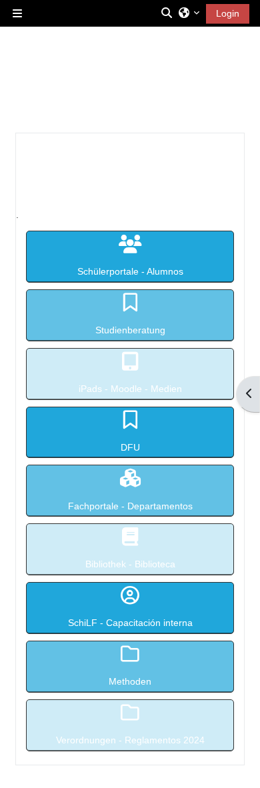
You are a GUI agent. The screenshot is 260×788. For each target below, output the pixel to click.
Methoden (130, 681)
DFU (130, 447)
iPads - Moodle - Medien (130, 388)
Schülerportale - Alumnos (130, 271)
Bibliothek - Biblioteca (130, 564)
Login (227, 13)
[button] (167, 13)
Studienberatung (130, 330)
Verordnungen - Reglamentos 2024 (130, 740)
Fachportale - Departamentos (130, 506)
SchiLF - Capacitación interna (130, 622)
